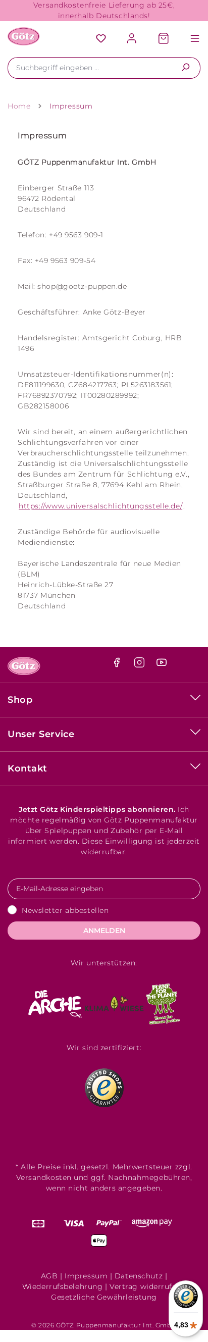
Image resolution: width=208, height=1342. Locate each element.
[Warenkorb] (163, 39)
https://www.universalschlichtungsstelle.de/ (100, 505)
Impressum (86, 1275)
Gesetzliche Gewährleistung (104, 1297)
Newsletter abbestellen (65, 910)
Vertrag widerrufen (145, 1286)
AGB (49, 1275)
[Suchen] (185, 68)
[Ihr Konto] (132, 39)
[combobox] (89, 68)
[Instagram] (140, 664)
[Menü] (189, 39)
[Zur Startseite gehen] (24, 36)
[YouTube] (162, 664)
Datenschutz (139, 1275)
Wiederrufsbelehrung (62, 1286)
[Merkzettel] (101, 39)
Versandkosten (44, 1177)
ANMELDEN (104, 930)
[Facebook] (118, 664)
